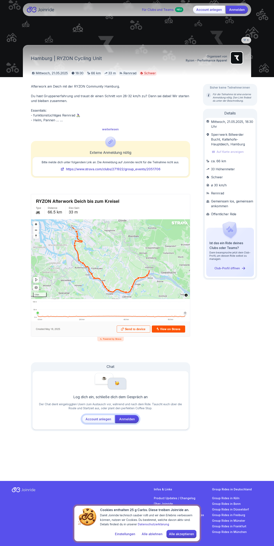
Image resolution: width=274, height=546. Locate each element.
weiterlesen (110, 129)
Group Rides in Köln (225, 498)
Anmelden (237, 10)
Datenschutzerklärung (153, 524)
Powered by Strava (112, 339)
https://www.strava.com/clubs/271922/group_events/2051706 (113, 169)
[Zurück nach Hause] (40, 9)
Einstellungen (125, 534)
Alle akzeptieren (181, 534)
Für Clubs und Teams (162, 10)
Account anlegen (209, 10)
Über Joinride (163, 503)
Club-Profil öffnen (227, 268)
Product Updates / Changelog (174, 498)
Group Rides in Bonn (226, 503)
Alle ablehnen (152, 534)
